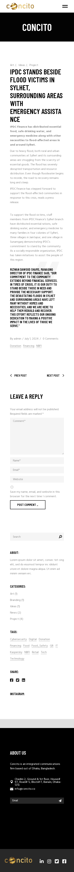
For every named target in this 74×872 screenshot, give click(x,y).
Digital (33, 639)
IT (57, 646)
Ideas (21, 65)
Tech (44, 652)
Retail (35, 652)
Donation (15, 346)
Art (12, 65)
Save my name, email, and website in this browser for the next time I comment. (35, 494)
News (13, 612)
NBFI (39, 346)
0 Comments (50, 339)
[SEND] (60, 801)
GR (51, 646)
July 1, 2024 (32, 339)
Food (26, 646)
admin (17, 339)
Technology (17, 659)
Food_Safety (40, 646)
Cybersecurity (18, 639)
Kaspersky (16, 652)
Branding (15, 600)
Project (33, 65)
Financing (28, 346)
